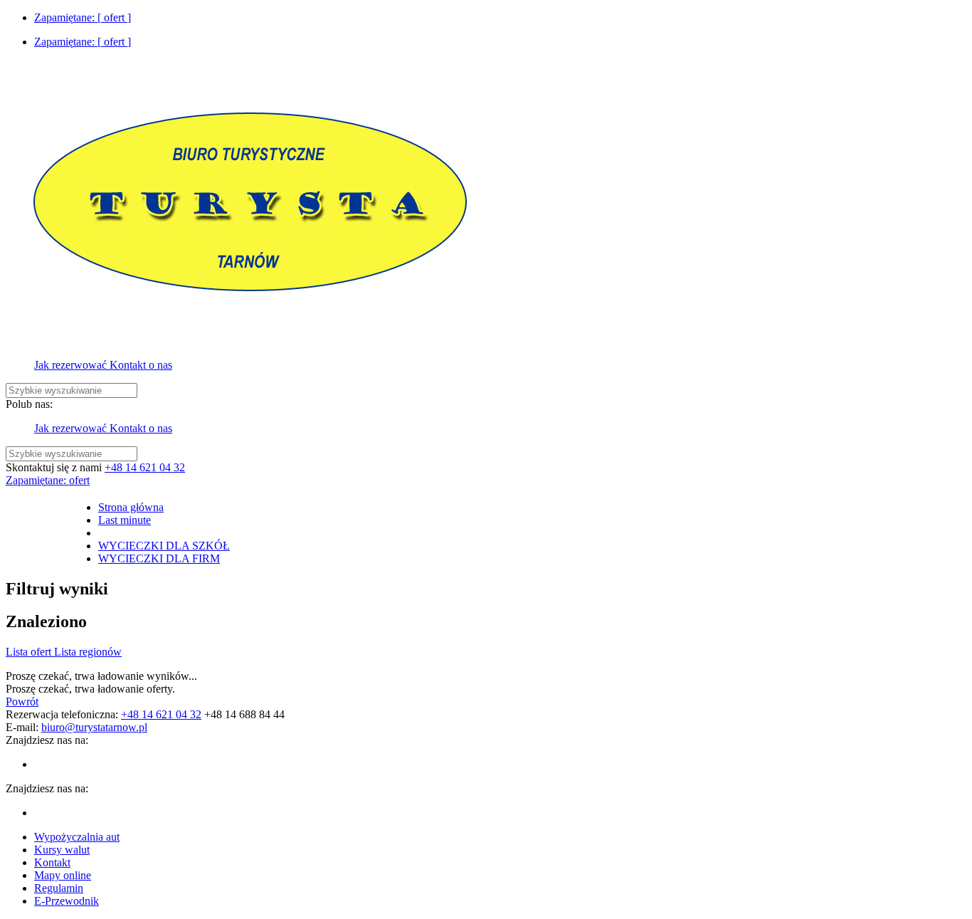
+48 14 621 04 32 (145, 467)
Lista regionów (88, 652)
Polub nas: (29, 404)
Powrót (22, 701)
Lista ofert (30, 652)
